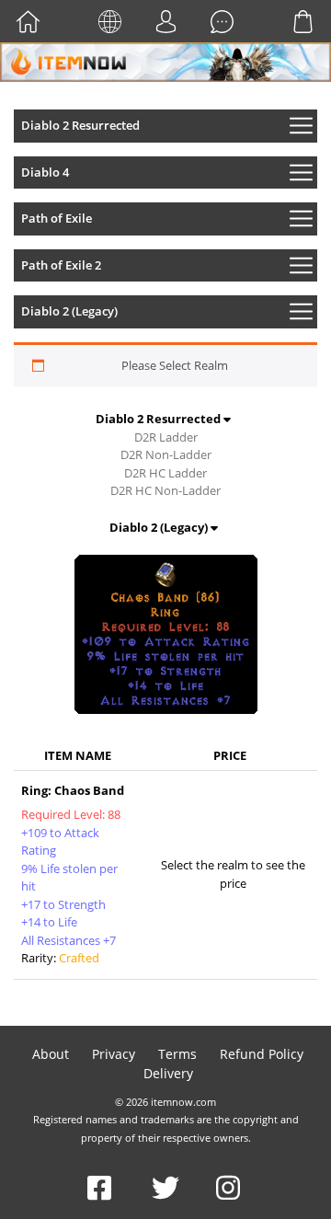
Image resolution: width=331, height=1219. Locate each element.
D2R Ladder (166, 437)
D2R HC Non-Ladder (165, 490)
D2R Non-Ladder (165, 454)
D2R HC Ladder (165, 473)
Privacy (113, 1054)
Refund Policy (261, 1054)
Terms (177, 1054)
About (50, 1054)
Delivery (168, 1073)
